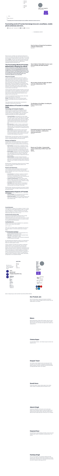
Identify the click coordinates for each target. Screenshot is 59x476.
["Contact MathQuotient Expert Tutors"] (7, 274)
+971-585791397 (41, 9)
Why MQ (25, 2)
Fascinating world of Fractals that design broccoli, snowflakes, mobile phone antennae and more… (41, 131)
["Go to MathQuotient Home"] (13, 2)
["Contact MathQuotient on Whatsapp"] (39, 1)
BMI (24, 3)
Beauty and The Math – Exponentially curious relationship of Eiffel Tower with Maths (41, 149)
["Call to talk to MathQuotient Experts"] (40, 5)
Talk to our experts (43, 8)
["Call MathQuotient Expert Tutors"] (7, 271)
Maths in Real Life (10, 18)
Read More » (33, 47)
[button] (46, 12)
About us (25, 5)
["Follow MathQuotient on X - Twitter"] (37, 289)
